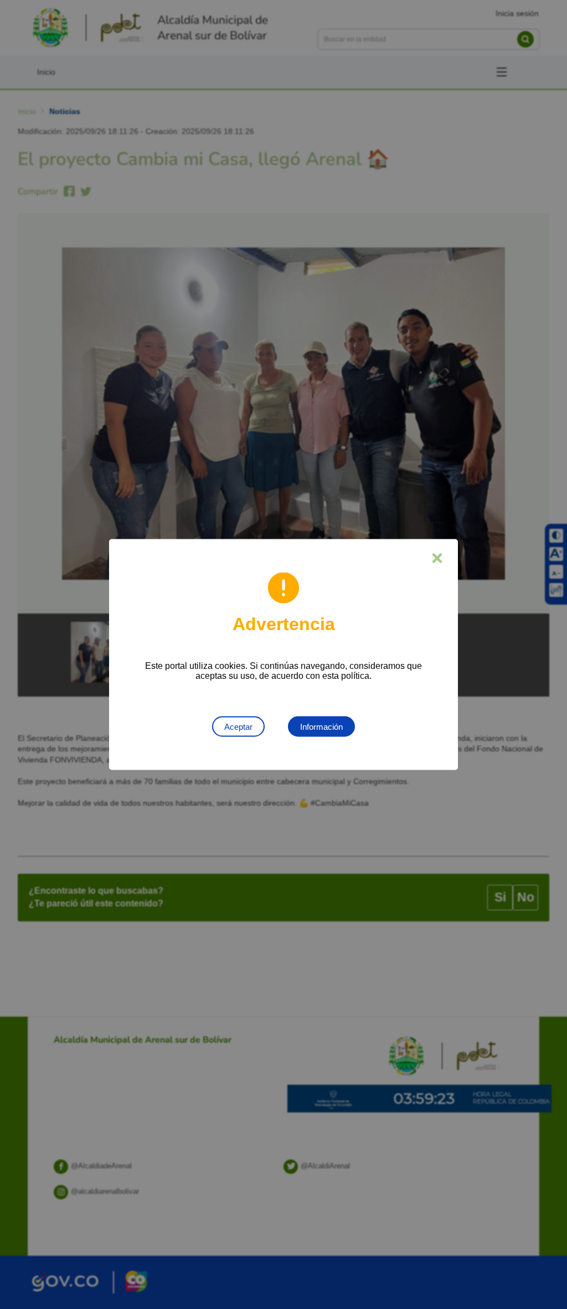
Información (321, 726)
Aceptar (238, 726)
